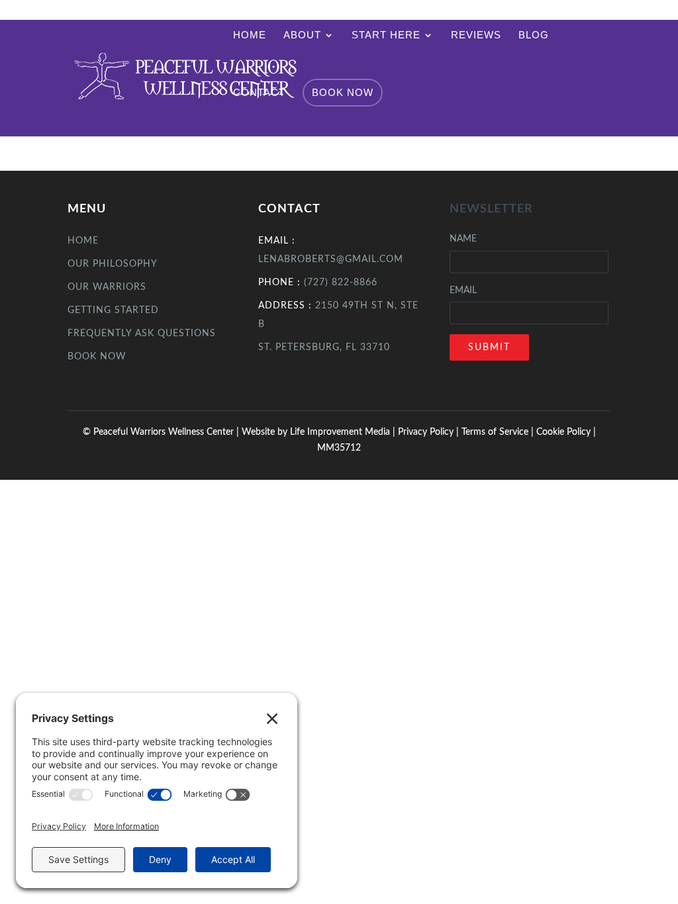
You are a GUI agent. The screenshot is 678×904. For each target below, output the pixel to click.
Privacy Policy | (429, 432)
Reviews (476, 35)
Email (463, 290)
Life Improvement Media (340, 432)
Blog (533, 35)
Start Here (386, 35)
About (302, 35)
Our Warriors (107, 287)
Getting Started (113, 310)
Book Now (342, 92)
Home (249, 35)
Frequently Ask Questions (142, 333)
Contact (259, 93)
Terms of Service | (498, 432)
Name (463, 239)
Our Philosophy (113, 264)
